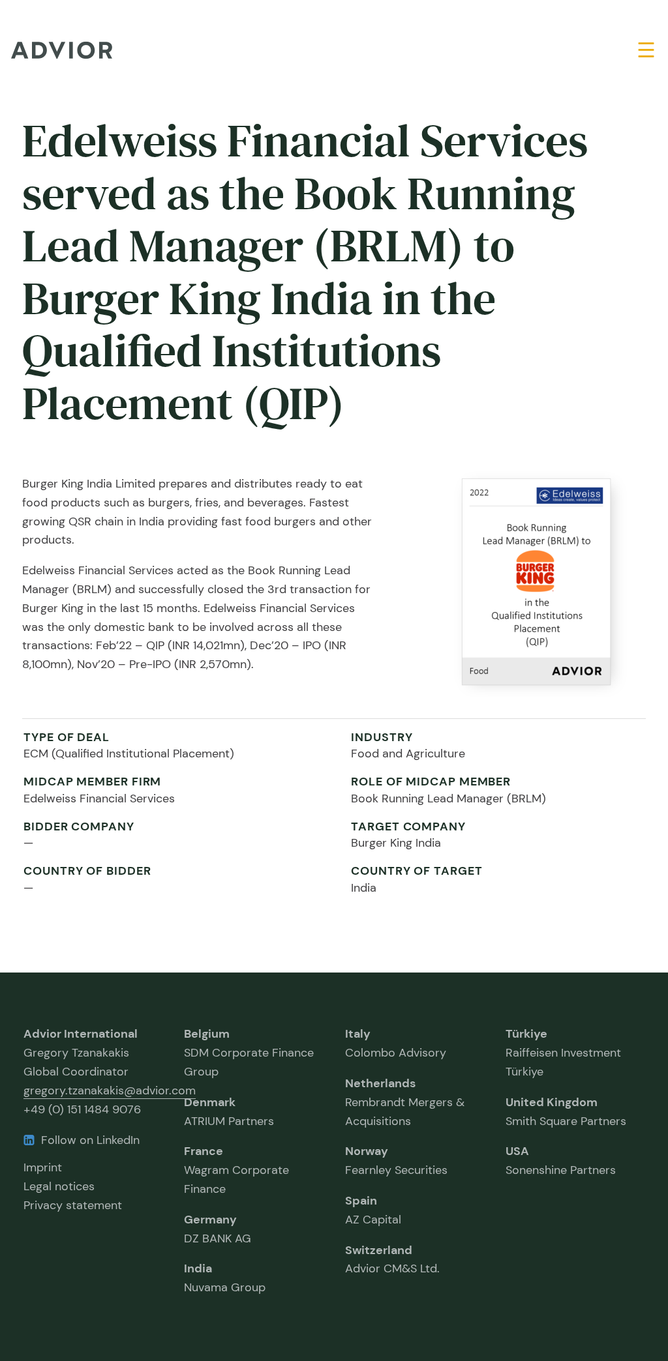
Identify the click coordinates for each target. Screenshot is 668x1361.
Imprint (42, 1167)
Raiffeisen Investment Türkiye (563, 1052)
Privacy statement (72, 1205)
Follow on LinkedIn (90, 1140)
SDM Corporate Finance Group (249, 1052)
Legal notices (59, 1186)
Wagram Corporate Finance (236, 1170)
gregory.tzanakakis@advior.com (109, 1090)
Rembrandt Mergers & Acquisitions (404, 1102)
